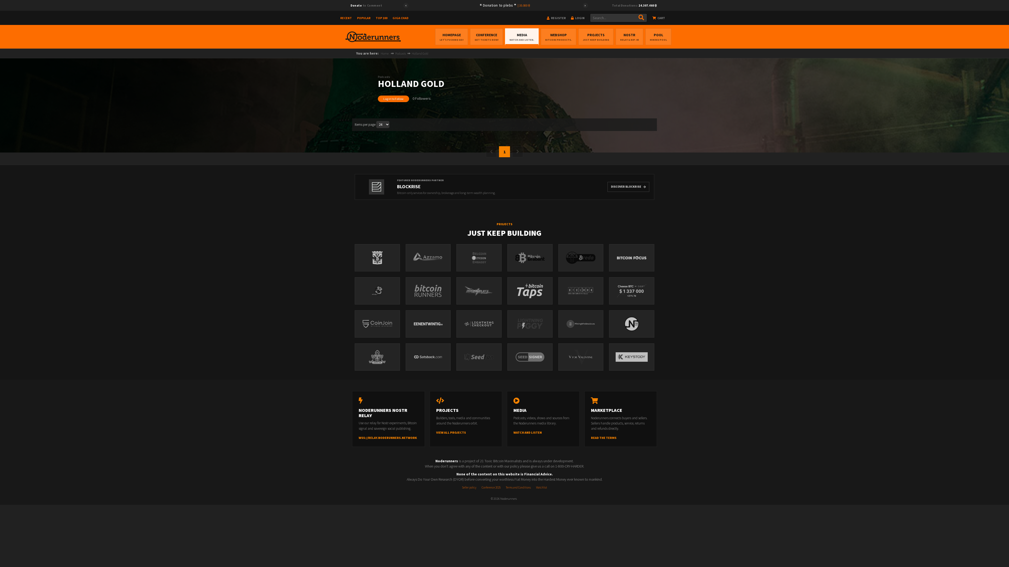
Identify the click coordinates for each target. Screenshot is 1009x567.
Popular (363, 18)
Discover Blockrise (626, 186)
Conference (486, 37)
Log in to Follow (393, 99)
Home (385, 53)
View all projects (451, 432)
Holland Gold (420, 53)
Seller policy (469, 487)
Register (558, 18)
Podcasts (400, 53)
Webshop (558, 37)
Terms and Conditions (518, 487)
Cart (661, 18)
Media (521, 37)
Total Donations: (633, 5)
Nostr (629, 37)
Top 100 (381, 18)
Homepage (452, 37)
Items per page (365, 124)
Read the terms (603, 438)
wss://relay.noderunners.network (388, 438)
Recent (346, 18)
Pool (658, 37)
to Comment (366, 5)
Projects (596, 37)
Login (580, 18)
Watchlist (541, 487)
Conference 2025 (491, 487)
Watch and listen (527, 432)
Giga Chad (401, 18)
